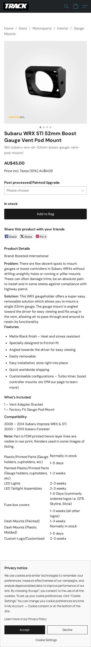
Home (8, 28)
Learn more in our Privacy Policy (25, 619)
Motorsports (42, 28)
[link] (46, 638)
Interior (62, 28)
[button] (16, 6)
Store (23, 28)
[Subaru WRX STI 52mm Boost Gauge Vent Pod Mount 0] (45, 82)
